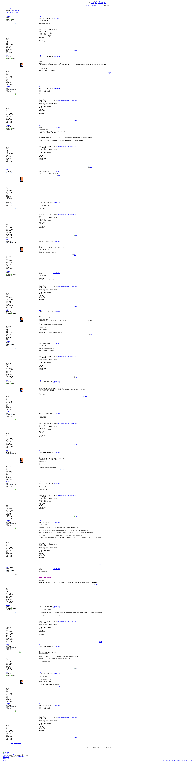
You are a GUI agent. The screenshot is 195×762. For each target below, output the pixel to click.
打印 (7, 12)
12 (19, 10)
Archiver (186, 760)
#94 (40, 482)
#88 (40, 271)
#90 (40, 341)
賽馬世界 (88, 6)
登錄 (96, 3)
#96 (40, 567)
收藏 (17, 12)
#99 (40, 672)
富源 (7, 55)
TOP (191, 757)
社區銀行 (100, 3)
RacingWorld (180, 760)
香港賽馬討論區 (96, 6)
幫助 (105, 3)
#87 (40, 239)
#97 (40, 605)
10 (17, 10)
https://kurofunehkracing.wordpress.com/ (67, 30)
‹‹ (11, 10)
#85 (40, 169)
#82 (40, 55)
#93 (40, 450)
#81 (40, 16)
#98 (40, 644)
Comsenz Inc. (26, 754)
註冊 (92, 3)
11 (18, 10)
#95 (40, 520)
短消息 (58, 18)
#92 (40, 411)
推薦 (10, 12)
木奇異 (7, 644)
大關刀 (7, 567)
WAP (191, 760)
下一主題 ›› (15, 9)
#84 (40, 125)
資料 (55, 18)
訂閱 (13, 12)
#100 (40, 703)
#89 (40, 310)
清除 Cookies (166, 760)
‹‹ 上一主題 (8, 9)
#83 (40, 86)
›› (20, 10)
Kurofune (8, 16)
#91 (40, 380)
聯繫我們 (173, 760)
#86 (40, 201)
